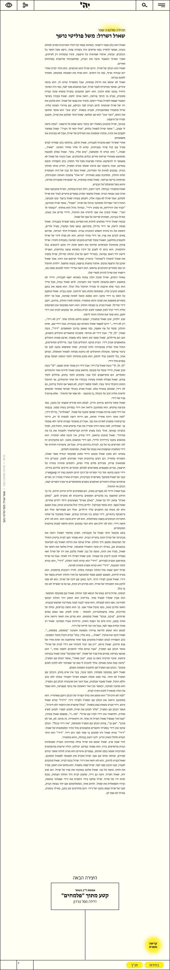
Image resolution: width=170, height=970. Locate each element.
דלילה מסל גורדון (85, 901)
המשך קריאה (121, 68)
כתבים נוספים (102, 68)
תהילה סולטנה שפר (4, 476)
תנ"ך (134, 965)
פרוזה (4, 458)
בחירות (154, 965)
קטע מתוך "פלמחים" (85, 895)
